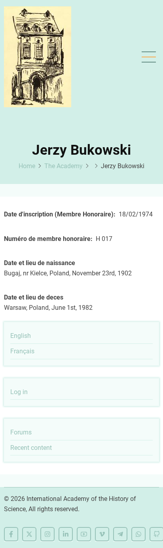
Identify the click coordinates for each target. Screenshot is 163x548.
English (20, 335)
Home (27, 166)
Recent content (31, 447)
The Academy (63, 166)
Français (22, 351)
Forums (21, 432)
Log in (19, 392)
